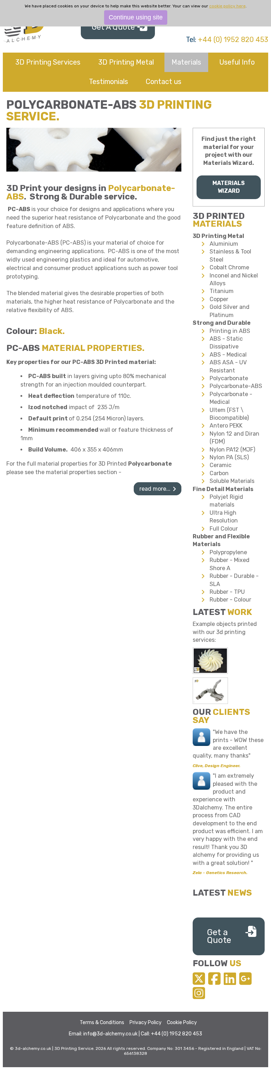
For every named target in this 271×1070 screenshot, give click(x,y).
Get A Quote (113, 27)
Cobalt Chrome (229, 267)
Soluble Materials (232, 481)
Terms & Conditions (102, 1023)
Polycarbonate (229, 378)
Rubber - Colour (230, 599)
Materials (186, 62)
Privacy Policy (146, 1023)
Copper (219, 299)
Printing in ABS (230, 331)
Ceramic (220, 465)
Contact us (163, 81)
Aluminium (224, 243)
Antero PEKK (226, 425)
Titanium (222, 291)
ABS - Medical (228, 354)
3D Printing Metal (126, 62)
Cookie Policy (182, 1023)
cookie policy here (227, 6)
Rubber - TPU (227, 591)
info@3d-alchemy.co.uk (110, 1034)
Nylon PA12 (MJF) (232, 449)
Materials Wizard (228, 187)
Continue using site (136, 17)
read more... (154, 488)
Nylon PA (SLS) (229, 457)
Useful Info (237, 62)
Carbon (219, 473)
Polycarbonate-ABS (236, 386)
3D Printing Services (48, 62)
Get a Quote (219, 936)
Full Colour (224, 528)
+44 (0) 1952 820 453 (233, 39)
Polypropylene (228, 552)
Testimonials (108, 81)
